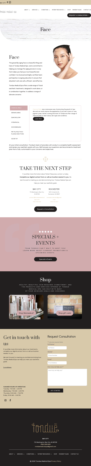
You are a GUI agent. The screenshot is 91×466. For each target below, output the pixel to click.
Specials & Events (45, 259)
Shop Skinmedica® (26, 313)
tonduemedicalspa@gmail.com (45, 446)
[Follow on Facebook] (10, 400)
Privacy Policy (56, 461)
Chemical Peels (37, 109)
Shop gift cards (65, 313)
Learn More (38, 119)
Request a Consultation (45, 209)
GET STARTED (55, 390)
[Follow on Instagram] (5, 400)
